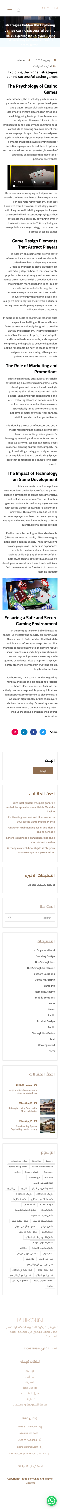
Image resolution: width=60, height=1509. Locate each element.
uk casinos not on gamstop (27, 150)
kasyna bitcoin (32, 1172)
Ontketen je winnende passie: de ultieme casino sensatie (31, 829)
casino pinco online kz (42, 1166)
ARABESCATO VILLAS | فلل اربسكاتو (27, 1454)
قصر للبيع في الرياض (22, 1270)
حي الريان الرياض (44, 1194)
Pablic (51, 1015)
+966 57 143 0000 (29, 1433)
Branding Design (45, 956)
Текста (51, 1050)
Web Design (34, 1177)
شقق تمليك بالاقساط (25, 1210)
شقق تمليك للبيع (20, 1221)
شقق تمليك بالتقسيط (42, 1215)
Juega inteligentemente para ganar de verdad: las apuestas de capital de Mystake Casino (30, 807)
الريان (24, 1188)
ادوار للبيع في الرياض (43, 1183)
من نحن (30, 1376)
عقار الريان (48, 1253)
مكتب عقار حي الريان (43, 1281)
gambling (49, 985)
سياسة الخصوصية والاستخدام (30, 1404)
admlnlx (22, 60)
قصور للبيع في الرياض (20, 1275)
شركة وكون (29, 1205)
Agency (49, 1161)
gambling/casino (45, 991)
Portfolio (48, 1177)
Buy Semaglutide (45, 961)
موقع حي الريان (20, 1281)
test (52, 1039)
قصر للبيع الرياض (45, 1270)
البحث (50, 760)
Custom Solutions (44, 973)
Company (48, 1172)
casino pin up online (18, 1166)
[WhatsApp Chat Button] (52, 1501)
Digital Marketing (45, 979)
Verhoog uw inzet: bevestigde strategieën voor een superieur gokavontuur (31, 850)
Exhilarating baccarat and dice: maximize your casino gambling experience (31, 819)
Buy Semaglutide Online (41, 967)
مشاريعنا (30, 1399)
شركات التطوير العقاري (41, 1199)
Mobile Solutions (45, 997)
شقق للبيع (47, 1232)
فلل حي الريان (46, 1259)
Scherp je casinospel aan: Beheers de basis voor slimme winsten (30, 839)
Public (51, 1027)
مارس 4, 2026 (44, 60)
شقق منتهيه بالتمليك (42, 1248)
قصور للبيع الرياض (44, 1275)
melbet (17, 1172)
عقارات (23, 1248)
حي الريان (11, 1188)
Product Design (46, 1021)
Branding (36, 1161)
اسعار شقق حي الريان (42, 1188)
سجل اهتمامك (30, 1393)
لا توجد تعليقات (42, 66)
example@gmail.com (27, 1447)
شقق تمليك (47, 1210)
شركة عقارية (46, 1205)
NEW (52, 1003)
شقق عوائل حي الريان (25, 1226)
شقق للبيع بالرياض (28, 1232)
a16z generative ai (44, 950)
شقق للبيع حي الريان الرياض (39, 1237)
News (51, 1009)
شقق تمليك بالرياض (43, 1221)
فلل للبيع (30, 1259)
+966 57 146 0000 (27, 1427)
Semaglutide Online (43, 1033)
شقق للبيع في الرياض (42, 1243)
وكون (50, 1286)
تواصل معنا (30, 1387)
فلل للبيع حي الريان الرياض (40, 1264)
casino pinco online (19, 1161)
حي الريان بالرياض (23, 1194)
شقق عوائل (47, 1226)
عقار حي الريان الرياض (27, 1253)
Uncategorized (46, 1044)
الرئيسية (30, 1371)
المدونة (30, 1382)
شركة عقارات (19, 1199)
